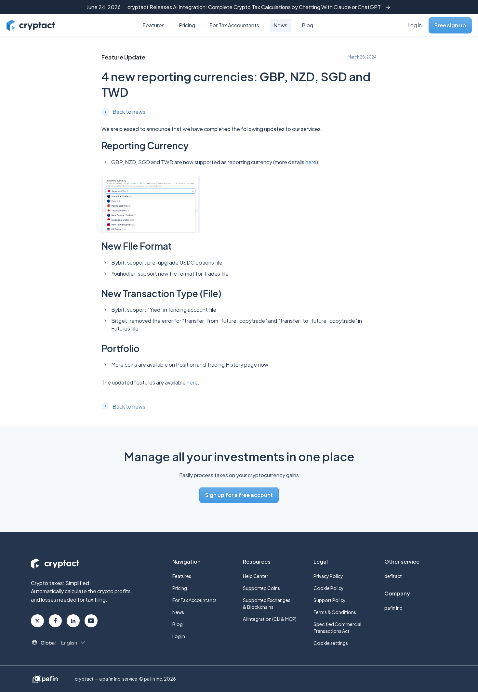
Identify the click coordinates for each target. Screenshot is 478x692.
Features (153, 25)
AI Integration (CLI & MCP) (270, 619)
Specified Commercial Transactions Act (337, 627)
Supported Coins (261, 588)
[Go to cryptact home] (31, 25)
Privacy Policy (328, 576)
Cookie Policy (328, 588)
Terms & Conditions (334, 612)
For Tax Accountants (234, 25)
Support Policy (329, 600)
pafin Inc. (394, 608)
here (310, 162)
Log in (414, 25)
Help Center (255, 576)
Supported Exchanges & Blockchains (266, 603)
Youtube (91, 620)
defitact (393, 576)
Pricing (187, 25)
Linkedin (73, 620)
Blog (307, 25)
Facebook (55, 620)
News (280, 25)
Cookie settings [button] (330, 643)
